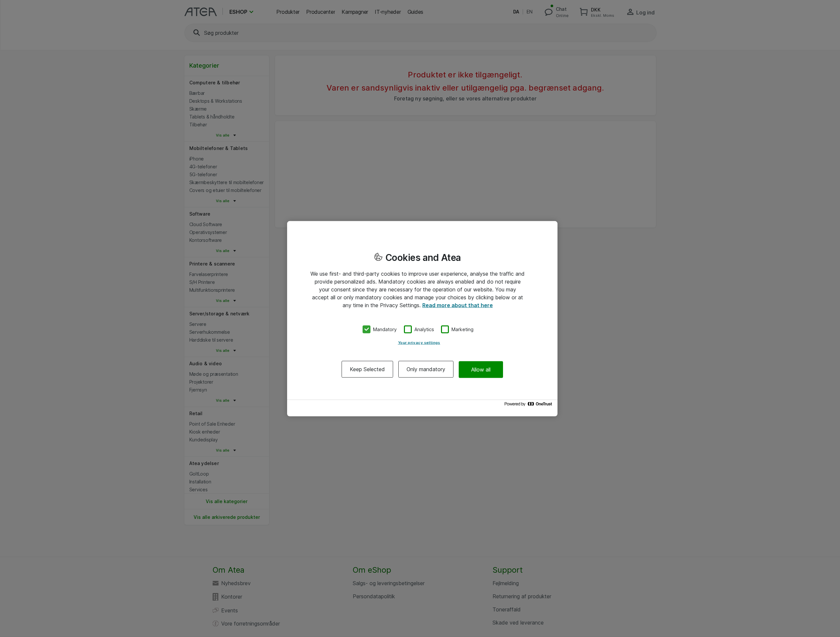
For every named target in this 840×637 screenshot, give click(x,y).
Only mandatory (426, 369)
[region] (422, 318)
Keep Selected (367, 369)
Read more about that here (457, 305)
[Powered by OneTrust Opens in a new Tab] (529, 405)
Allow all (481, 369)
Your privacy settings (419, 342)
